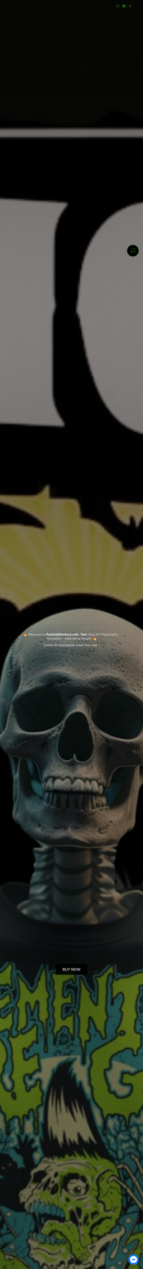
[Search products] (133, 251)
